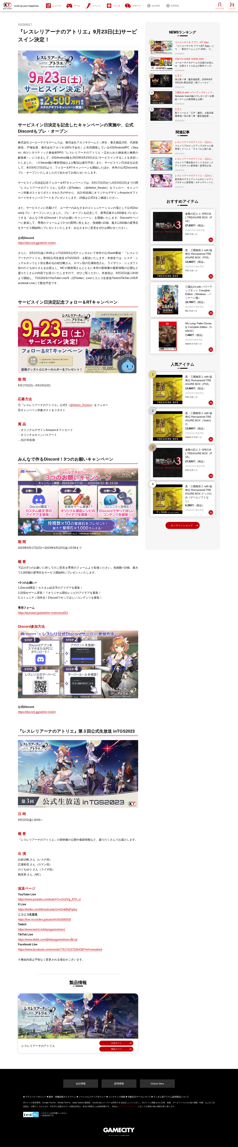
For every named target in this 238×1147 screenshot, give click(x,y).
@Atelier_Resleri (80, 405)
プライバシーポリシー (35, 1097)
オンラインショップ (182, 525)
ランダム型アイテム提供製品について (171, 1097)
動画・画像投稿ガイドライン (62, 1097)
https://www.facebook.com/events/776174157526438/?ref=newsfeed (60, 949)
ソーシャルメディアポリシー (92, 1097)
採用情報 (119, 1083)
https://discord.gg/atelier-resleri (37, 242)
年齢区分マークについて (139, 1097)
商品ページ (116, 1049)
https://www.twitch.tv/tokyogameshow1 (41, 929)
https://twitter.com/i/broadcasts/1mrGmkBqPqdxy (47, 909)
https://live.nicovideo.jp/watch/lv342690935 (44, 919)
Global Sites (157, 1083)
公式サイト (116, 1043)
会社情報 (81, 1083)
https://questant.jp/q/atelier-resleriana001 (43, 612)
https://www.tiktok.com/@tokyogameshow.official (47, 939)
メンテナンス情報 (116, 1097)
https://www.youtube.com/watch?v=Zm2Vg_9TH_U (49, 899)
